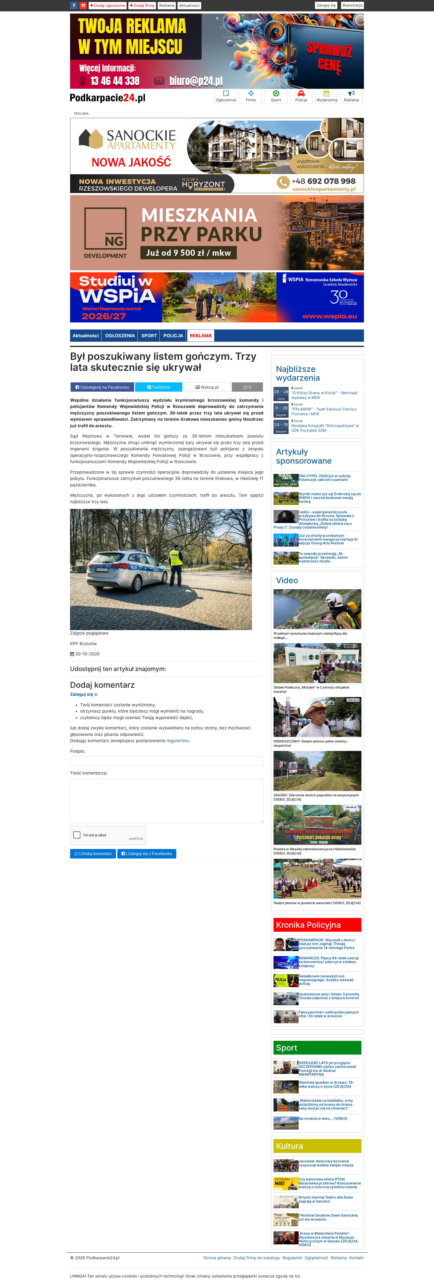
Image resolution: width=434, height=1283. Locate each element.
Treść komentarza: (88, 773)
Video (287, 580)
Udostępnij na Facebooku (104, 387)
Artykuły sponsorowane (304, 456)
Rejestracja (352, 5)
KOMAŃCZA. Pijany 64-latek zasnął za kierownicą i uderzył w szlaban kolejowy (329, 962)
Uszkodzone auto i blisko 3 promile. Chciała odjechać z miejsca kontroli (329, 996)
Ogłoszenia (226, 100)
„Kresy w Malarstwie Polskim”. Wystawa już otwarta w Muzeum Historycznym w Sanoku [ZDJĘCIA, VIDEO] (329, 1239)
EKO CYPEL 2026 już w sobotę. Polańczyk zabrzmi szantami (325, 478)
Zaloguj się (326, 5)
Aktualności (189, 5)
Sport (276, 100)
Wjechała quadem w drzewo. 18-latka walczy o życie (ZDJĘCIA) (326, 1084)
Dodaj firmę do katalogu (257, 1257)
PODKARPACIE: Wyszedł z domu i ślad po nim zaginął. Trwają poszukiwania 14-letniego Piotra (327, 944)
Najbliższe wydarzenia (298, 373)
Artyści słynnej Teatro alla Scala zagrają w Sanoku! (326, 1199)
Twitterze (160, 387)
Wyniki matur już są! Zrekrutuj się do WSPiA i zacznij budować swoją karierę (330, 498)
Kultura (289, 1146)
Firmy (251, 100)
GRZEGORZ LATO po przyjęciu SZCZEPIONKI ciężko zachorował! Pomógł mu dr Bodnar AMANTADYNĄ (327, 1068)
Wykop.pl (209, 387)
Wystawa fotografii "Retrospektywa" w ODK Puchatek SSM (325, 426)
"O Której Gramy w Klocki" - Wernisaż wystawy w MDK (324, 393)
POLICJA (173, 335)
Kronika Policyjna (308, 925)
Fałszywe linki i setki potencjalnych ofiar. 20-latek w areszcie (329, 1014)
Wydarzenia (326, 100)
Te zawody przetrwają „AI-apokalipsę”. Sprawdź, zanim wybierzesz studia (323, 557)
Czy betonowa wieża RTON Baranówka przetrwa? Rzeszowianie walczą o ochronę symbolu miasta (330, 1183)
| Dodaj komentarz (95, 853)
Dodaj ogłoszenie (109, 5)
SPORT (149, 335)
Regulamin (292, 1257)
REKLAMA (201, 335)
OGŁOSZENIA (120, 335)
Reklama (166, 5)
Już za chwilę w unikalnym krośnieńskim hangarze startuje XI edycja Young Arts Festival (328, 539)
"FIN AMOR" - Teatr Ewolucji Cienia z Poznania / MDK (324, 409)
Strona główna (217, 1257)
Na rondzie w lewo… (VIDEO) (323, 1118)
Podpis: (77, 751)
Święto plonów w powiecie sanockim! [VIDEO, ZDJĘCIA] (317, 903)
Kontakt (356, 1257)
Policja (301, 100)
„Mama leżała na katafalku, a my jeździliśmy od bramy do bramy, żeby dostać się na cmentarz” (326, 1104)
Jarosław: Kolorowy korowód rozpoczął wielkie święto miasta (326, 1163)
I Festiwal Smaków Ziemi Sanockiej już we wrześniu (328, 1217)
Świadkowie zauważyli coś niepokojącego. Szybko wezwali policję (326, 980)
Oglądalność (316, 1257)
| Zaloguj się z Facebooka (148, 853)
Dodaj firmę (143, 5)
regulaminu (178, 740)
